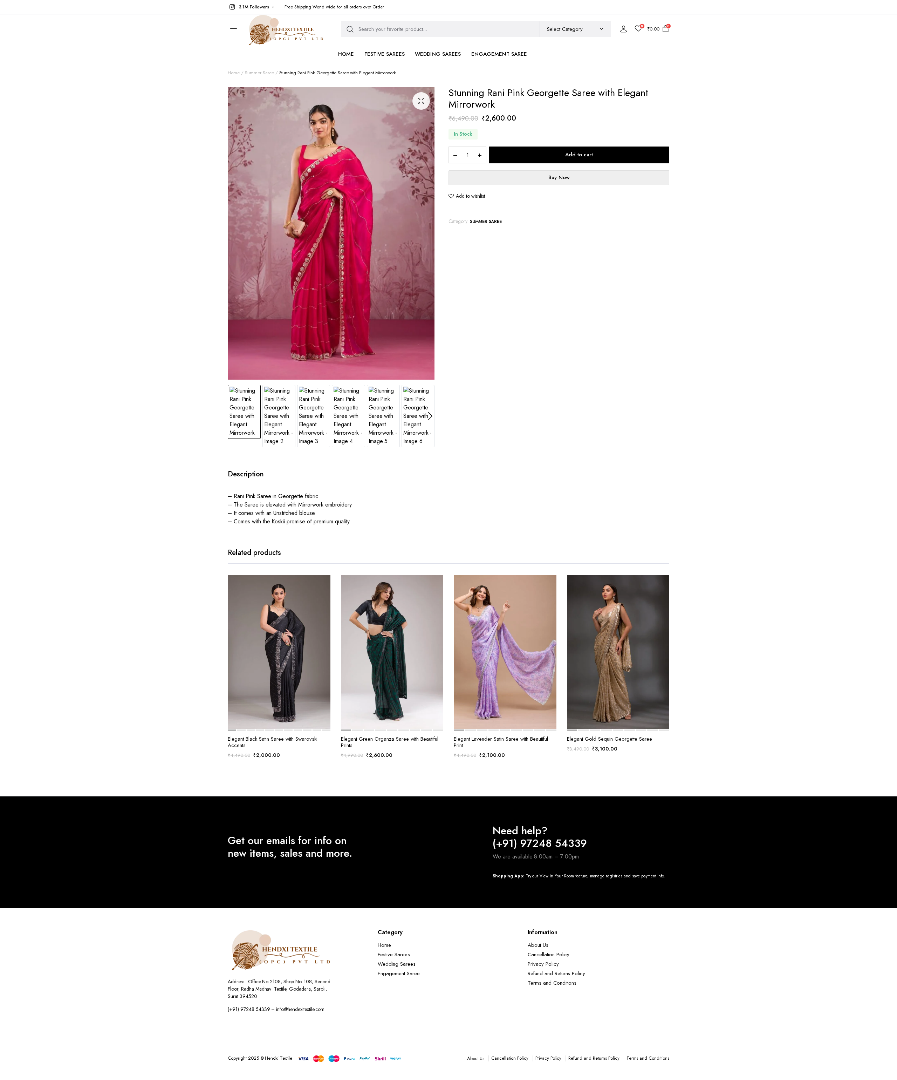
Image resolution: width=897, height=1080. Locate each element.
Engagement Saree (499, 54)
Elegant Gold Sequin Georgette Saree (609, 739)
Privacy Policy (543, 964)
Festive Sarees (384, 54)
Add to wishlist (470, 195)
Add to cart (579, 154)
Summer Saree (486, 221)
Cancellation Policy (548, 954)
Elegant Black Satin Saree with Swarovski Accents (272, 742)
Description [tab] (246, 474)
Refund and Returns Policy (556, 973)
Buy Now (559, 177)
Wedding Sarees (438, 54)
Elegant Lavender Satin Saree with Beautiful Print (501, 742)
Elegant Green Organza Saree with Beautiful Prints (389, 742)
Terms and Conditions (552, 983)
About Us (538, 945)
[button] (251, 7)
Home (346, 54)
